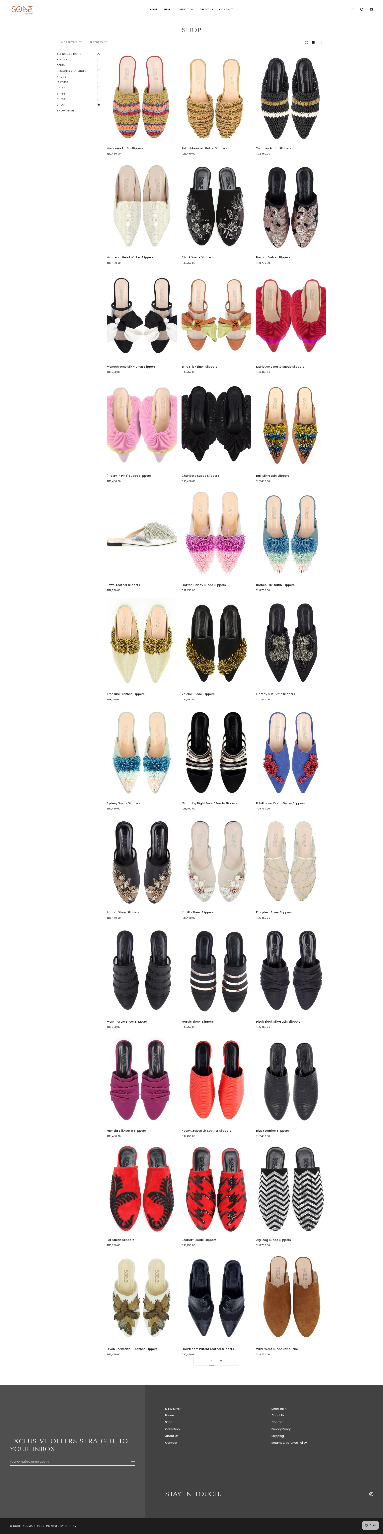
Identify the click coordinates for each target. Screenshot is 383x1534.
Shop (61, 104)
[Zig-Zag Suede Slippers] (291, 1189)
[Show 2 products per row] (306, 42)
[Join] (130, 1461)
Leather (62, 82)
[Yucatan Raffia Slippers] (291, 97)
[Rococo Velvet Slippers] (291, 206)
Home (169, 1415)
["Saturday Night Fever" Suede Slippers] (217, 752)
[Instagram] (371, 1494)
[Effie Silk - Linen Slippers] (217, 315)
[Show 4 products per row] (321, 42)
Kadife (61, 76)
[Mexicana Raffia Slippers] (142, 97)
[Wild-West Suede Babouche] (291, 1298)
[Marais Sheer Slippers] (217, 970)
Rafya (61, 88)
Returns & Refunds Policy (289, 1443)
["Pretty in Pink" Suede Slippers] (142, 424)
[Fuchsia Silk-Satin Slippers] (142, 1079)
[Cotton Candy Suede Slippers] (217, 534)
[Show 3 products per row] (313, 42)
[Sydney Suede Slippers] (142, 752)
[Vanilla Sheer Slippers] (217, 861)
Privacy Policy (281, 1429)
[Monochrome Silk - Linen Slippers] (142, 315)
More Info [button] (279, 1409)
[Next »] (235, 1361)
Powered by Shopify (61, 1526)
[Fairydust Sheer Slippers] (291, 861)
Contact (171, 1443)
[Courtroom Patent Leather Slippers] (217, 1298)
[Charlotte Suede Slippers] (217, 424)
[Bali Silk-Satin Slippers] (291, 424)
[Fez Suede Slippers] (142, 1189)
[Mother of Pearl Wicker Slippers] (142, 206)
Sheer (61, 99)
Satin (61, 93)
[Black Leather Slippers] (291, 1079)
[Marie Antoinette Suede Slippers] (291, 315)
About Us (171, 1436)
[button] (167, 9)
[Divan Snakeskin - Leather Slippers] (142, 1298)
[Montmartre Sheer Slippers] (142, 970)
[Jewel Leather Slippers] (142, 534)
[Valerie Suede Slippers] (217, 643)
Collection (172, 1429)
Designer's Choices (71, 71)
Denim (61, 65)
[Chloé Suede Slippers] (217, 206)
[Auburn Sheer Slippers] (142, 861)
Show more (66, 110)
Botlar (62, 59)
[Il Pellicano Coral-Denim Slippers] (291, 752)
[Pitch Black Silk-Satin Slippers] (291, 970)
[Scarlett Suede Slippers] (217, 1189)
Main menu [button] (173, 1409)
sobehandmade (24, 1526)
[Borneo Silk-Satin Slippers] (291, 534)
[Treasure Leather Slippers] (142, 643)
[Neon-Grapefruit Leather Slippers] (217, 1079)
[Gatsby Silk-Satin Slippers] (291, 643)
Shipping (277, 1436)
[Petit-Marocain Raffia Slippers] (217, 97)
